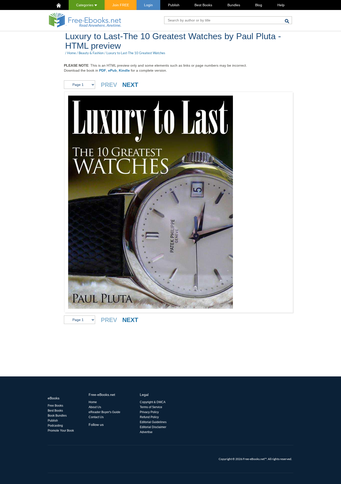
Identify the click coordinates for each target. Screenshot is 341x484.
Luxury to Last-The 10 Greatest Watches (135, 53)
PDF (102, 70)
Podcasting (55, 425)
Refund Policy (149, 417)
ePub (112, 70)
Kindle (124, 70)
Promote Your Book (61, 430)
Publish (173, 5)
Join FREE (120, 5)
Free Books (55, 405)
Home (71, 53)
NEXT (130, 84)
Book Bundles (57, 415)
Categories (85, 5)
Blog (258, 5)
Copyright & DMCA (153, 402)
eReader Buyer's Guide (104, 412)
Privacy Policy (149, 412)
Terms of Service (151, 407)
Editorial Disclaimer (153, 427)
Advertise (146, 432)
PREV (109, 84)
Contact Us (96, 417)
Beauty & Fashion (91, 53)
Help (281, 5)
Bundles (233, 5)
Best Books (203, 5)
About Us (95, 407)
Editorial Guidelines (153, 422)
